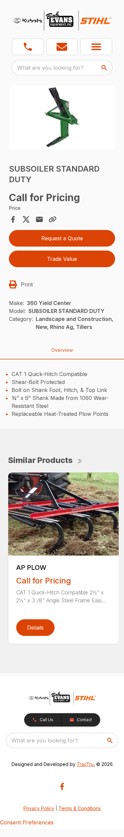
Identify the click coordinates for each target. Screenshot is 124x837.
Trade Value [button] (62, 259)
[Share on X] (26, 219)
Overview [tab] (62, 350)
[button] (28, 46)
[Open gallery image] (62, 118)
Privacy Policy (38, 808)
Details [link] (35, 627)
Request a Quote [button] (62, 238)
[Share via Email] (39, 219)
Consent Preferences (27, 822)
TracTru (85, 764)
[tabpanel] (62, 119)
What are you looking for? (50, 67)
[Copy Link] (53, 219)
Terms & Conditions (80, 808)
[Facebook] (62, 786)
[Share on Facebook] (13, 219)
